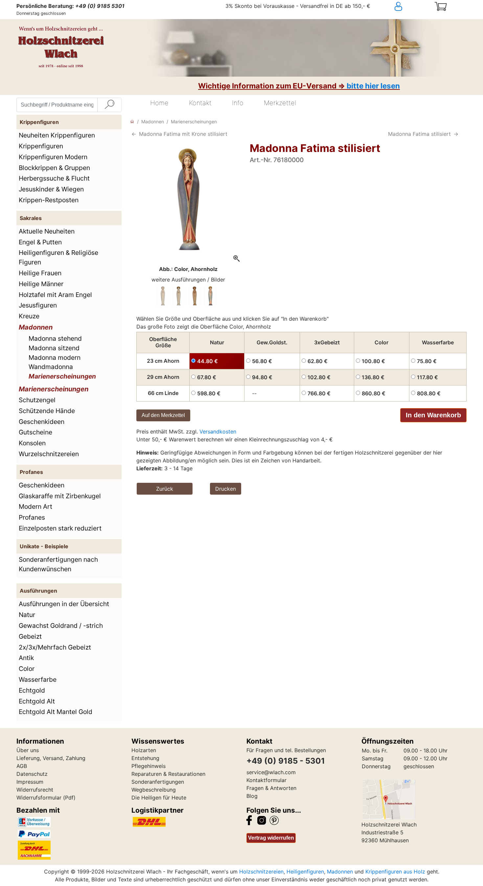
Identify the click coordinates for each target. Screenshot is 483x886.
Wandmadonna (51, 367)
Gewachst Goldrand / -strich (61, 625)
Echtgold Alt (37, 701)
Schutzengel (37, 400)
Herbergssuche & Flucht (54, 178)
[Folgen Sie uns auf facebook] (249, 819)
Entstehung (145, 758)
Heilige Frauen (40, 273)
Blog (252, 796)
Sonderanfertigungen (157, 781)
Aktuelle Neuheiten (47, 231)
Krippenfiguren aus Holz (395, 871)
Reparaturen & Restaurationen (168, 774)
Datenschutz (32, 774)
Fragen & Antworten (271, 788)
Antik (26, 658)
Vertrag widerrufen (271, 838)
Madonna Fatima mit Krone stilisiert (183, 134)
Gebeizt (30, 636)
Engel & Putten (40, 242)
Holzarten (143, 750)
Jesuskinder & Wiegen (51, 189)
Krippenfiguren (41, 146)
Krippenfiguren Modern (53, 157)
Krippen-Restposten (49, 200)
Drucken (225, 488)
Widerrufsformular (38, 797)
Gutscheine (35, 432)
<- (133, 134)
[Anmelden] (410, 6)
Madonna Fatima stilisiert (419, 134)
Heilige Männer (41, 284)
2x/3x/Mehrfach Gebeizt (55, 647)
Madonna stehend (55, 338)
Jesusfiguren (38, 305)
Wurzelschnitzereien (49, 454)
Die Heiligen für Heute (158, 797)
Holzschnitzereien (261, 871)
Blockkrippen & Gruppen (54, 168)
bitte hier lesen (373, 85)
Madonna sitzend (54, 348)
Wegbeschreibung (153, 789)
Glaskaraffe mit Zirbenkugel (60, 496)
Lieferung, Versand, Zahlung (50, 758)
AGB (21, 766)
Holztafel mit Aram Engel (55, 295)
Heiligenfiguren (305, 871)
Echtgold (32, 690)
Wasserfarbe (38, 679)
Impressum (29, 781)
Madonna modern (54, 357)
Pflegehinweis (148, 766)
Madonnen (36, 327)
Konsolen (32, 443)
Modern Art (35, 506)
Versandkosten (217, 431)
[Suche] (109, 105)
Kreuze (29, 316)
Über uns (27, 750)
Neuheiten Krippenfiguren (57, 135)
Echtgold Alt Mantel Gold (55, 712)
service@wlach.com (271, 772)
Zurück (164, 488)
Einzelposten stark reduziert (60, 528)
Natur (27, 615)
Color (26, 669)
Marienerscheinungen (62, 376)
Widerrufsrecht (34, 789)
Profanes (32, 517)
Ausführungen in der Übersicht (64, 604)
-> (455, 134)
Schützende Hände (47, 411)
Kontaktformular (266, 780)
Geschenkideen (41, 422)
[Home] (132, 121)
